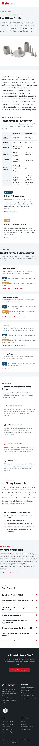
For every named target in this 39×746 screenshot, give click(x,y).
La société (24, 721)
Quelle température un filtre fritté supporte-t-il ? (14, 621)
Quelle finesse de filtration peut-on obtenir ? (18, 601)
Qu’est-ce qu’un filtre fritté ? (12, 595)
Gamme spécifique (7, 732)
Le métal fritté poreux (27, 687)
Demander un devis (18, 670)
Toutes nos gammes (8, 721)
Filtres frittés (25, 690)
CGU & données (16, 742)
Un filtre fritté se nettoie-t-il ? (13, 615)
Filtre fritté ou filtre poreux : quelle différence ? (14, 609)
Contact (23, 724)
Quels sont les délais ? (10, 641)
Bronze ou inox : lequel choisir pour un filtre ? (18, 628)
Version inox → (7, 288)
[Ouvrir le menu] (35, 3)
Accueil (2, 11)
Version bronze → (19, 288)
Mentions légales (6, 742)
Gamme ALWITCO (7, 729)
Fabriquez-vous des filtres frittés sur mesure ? (15, 634)
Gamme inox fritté (26, 693)
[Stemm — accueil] (8, 3)
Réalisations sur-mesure (28, 698)
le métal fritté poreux (28, 110)
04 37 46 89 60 (26, 729)
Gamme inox (6, 727)
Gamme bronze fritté (27, 695)
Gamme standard (7, 724)
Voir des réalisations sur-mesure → (11, 573)
